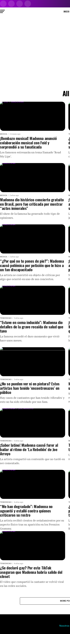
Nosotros (64, 625)
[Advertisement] (35, 52)
